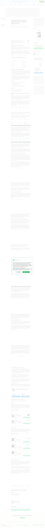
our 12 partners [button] (21, 262)
